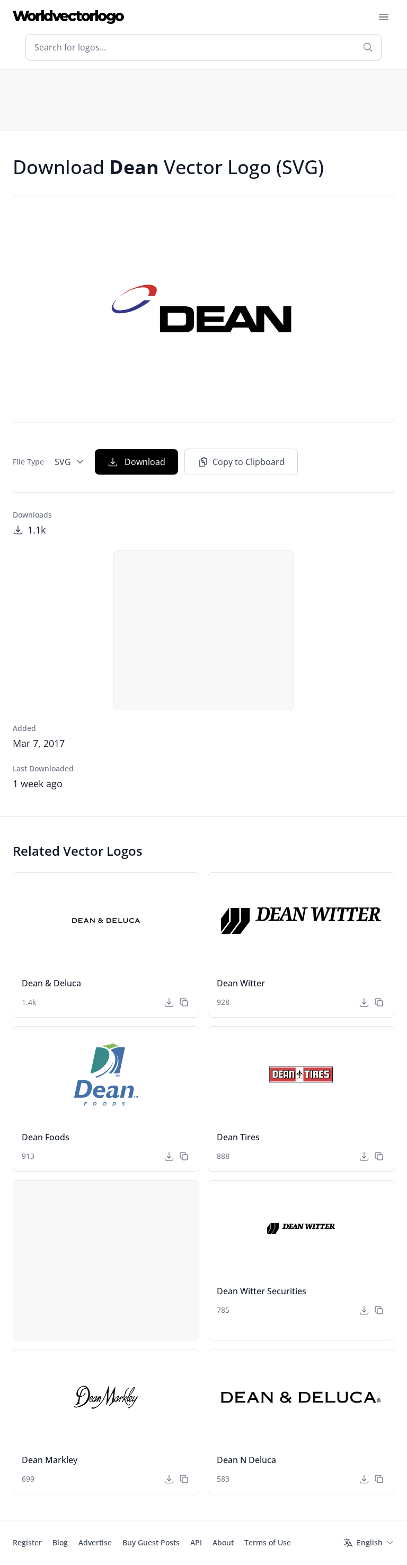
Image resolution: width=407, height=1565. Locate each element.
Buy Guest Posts (151, 1542)
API (196, 1542)
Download (145, 462)
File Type (28, 462)
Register (27, 1542)
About (223, 1542)
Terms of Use (267, 1542)
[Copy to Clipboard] (184, 1002)
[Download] (169, 1002)
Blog (60, 1542)
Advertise (95, 1542)
